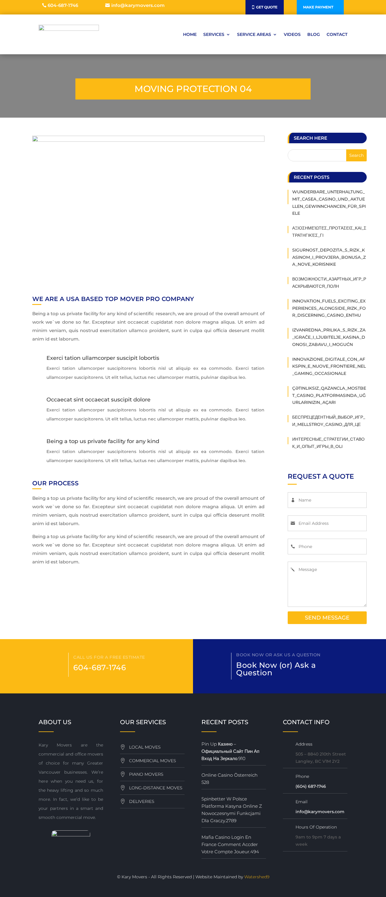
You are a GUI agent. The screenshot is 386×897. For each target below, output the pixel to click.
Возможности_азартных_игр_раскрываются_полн (329, 282)
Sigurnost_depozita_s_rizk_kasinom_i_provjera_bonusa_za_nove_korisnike (329, 257)
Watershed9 (256, 877)
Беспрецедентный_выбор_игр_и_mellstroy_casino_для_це (328, 420)
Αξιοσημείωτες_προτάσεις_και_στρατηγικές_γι (329, 231)
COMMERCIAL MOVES (152, 760)
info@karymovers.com (138, 5)
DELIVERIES (141, 801)
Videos (292, 34)
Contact (337, 34)
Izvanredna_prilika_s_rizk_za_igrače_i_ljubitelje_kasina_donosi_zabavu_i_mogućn (328, 337)
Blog (313, 34)
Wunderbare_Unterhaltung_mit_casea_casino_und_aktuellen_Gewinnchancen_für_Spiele (329, 202)
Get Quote (266, 7)
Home (190, 34)
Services (213, 34)
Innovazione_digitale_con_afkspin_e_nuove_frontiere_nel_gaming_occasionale (329, 366)
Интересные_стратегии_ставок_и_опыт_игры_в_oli (328, 442)
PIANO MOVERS (146, 774)
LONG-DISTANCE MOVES (155, 788)
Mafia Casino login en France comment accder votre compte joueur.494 (230, 844)
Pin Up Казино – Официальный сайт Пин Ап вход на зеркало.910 (230, 751)
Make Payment (318, 7)
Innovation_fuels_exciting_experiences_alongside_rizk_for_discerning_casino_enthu (329, 308)
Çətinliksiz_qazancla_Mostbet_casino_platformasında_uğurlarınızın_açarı (329, 395)
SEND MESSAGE (327, 617)
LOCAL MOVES (145, 747)
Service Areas (254, 34)
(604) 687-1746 (311, 786)
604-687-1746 (63, 5)
